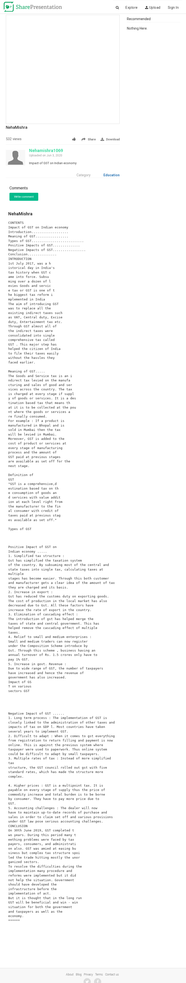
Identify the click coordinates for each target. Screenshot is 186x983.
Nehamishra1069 (46, 150)
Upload (154, 7)
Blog (79, 974)
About (70, 974)
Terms (99, 974)
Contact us (112, 974)
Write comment (24, 196)
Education (111, 175)
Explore (131, 7)
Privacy (88, 974)
